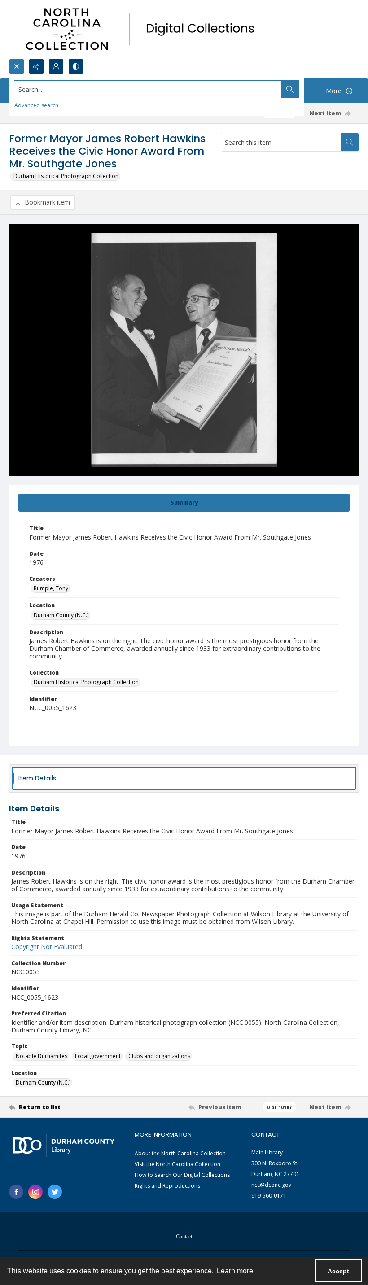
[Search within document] (350, 142)
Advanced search (36, 105)
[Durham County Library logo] (63, 1145)
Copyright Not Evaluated (46, 946)
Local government (98, 1056)
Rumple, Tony (51, 588)
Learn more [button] (235, 1271)
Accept (338, 1271)
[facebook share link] (16, 1192)
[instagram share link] (35, 1192)
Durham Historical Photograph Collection (65, 176)
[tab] (184, 502)
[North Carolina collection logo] (143, 29)
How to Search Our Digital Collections (182, 1175)
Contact (184, 1236)
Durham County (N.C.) (61, 615)
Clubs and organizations (159, 1056)
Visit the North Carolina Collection (177, 1164)
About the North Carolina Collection (180, 1153)
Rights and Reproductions (167, 1185)
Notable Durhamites (41, 1056)
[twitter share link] (55, 1192)
